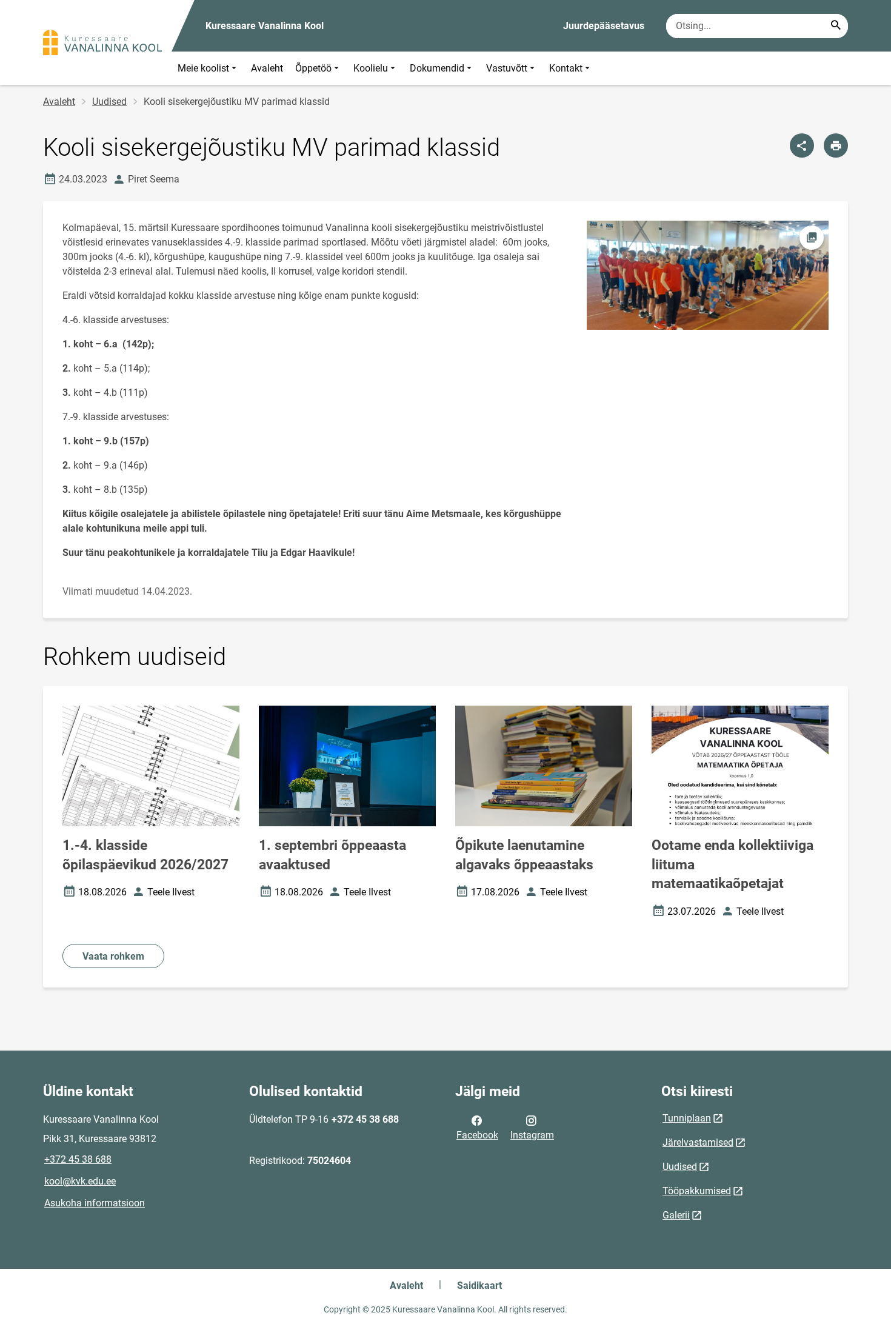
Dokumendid (437, 68)
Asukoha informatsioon (94, 1203)
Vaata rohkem (113, 956)
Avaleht (267, 68)
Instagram (532, 1135)
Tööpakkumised (696, 1191)
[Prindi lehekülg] (836, 145)
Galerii (676, 1215)
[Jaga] (802, 145)
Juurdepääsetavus (603, 26)
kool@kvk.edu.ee (80, 1181)
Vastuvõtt (506, 68)
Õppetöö (313, 68)
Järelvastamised (697, 1142)
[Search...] (836, 26)
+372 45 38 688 (78, 1159)
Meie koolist (203, 68)
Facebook (477, 1135)
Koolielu (370, 68)
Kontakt (565, 68)
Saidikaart (479, 1285)
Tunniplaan (686, 1118)
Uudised (109, 101)
